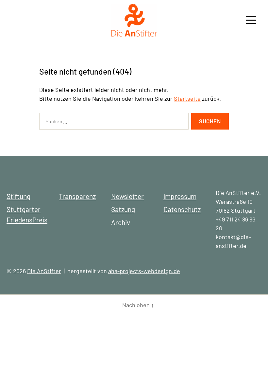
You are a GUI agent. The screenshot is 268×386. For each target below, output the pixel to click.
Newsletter (127, 196)
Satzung (123, 209)
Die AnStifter (44, 270)
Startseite (187, 98)
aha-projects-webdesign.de (144, 270)
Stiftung (18, 196)
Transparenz (77, 196)
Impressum (179, 196)
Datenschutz (182, 209)
